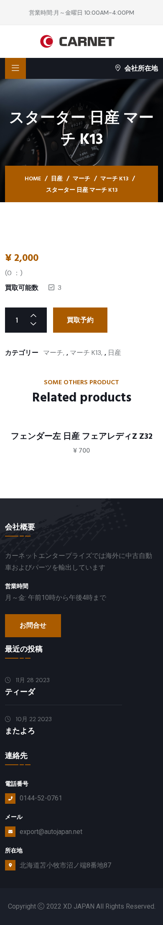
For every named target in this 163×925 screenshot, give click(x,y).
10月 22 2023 (33, 719)
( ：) (14, 272)
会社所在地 (141, 68)
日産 (57, 179)
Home (33, 179)
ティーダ (20, 692)
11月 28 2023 (32, 680)
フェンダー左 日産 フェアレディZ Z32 (82, 436)
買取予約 (80, 320)
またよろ (20, 731)
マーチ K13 (114, 179)
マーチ (81, 179)
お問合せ (33, 625)
